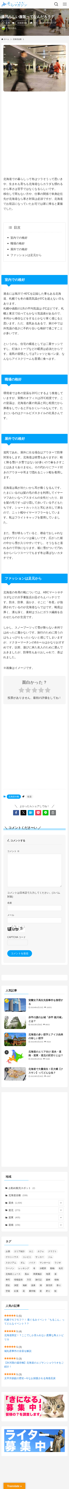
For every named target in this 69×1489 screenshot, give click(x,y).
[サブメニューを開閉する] (60, 1202)
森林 (48, 1279)
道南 (14, 1224)
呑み (27, 1274)
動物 (52, 1268)
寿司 (8, 1279)
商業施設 (37, 1274)
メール (10, 915)
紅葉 (16, 1291)
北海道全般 (22, 23)
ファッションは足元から (26, 255)
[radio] (21, 690)
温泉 (33, 1285)
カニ (31, 1251)
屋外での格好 (18, 249)
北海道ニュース (13, 1274)
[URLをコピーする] (53, 812)
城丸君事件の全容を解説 (17, 1351)
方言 (29, 1279)
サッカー (39, 1257)
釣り (48, 1291)
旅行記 (38, 1279)
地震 (48, 1274)
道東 (14, 1217)
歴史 (8, 1285)
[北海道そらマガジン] (14, 4)
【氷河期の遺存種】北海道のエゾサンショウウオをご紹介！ (34, 1364)
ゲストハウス (12, 1257)
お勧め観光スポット (21, 1188)
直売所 (49, 1285)
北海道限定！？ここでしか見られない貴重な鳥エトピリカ (34, 1337)
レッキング (23, 1268)
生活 (36, 23)
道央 (15, 1202)
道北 (14, 1210)
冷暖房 (43, 1268)
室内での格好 (18, 237)
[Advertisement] (34, 130)
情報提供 (18, 1279)
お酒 (8, 1251)
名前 (9, 903)
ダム (23, 1262)
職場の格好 (17, 243)
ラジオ (57, 1262)
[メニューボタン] (65, 4)
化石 (61, 1268)
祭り (59, 1285)
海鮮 (25, 1285)
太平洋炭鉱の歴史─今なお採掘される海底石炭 (30, 1378)
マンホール (45, 1262)
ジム (50, 1257)
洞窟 (16, 1285)
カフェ (41, 1251)
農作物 (32, 1291)
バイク (32, 1262)
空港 (8, 1291)
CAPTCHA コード (16, 937)
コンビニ (27, 1257)
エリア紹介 (19, 1251)
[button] (16, 812)
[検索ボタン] (56, 4)
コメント (13, 851)
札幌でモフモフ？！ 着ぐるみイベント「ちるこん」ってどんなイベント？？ (34, 1321)
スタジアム (11, 1262)
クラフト (52, 1251)
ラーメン (10, 1268)
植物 (56, 1279)
